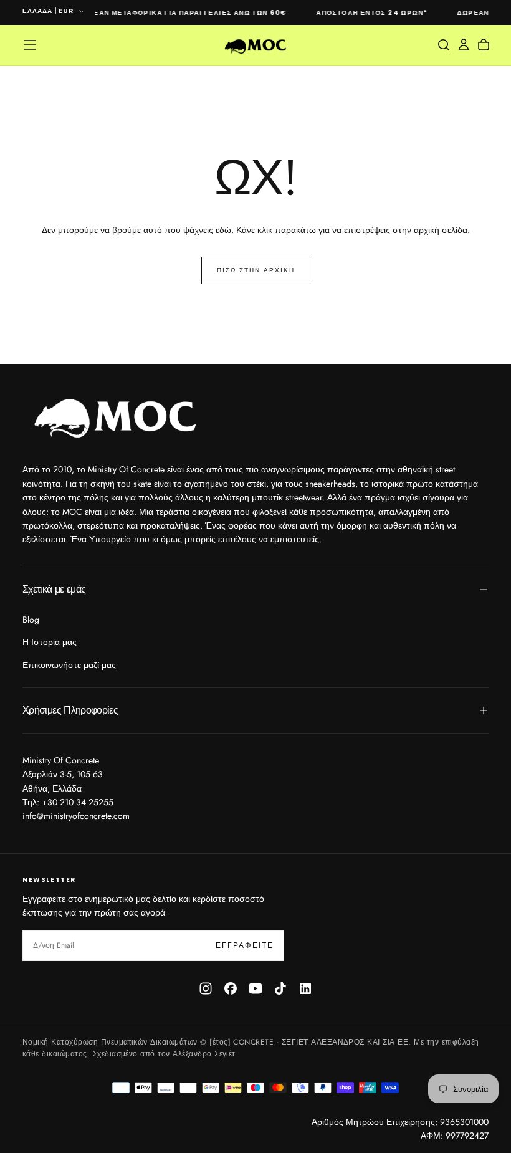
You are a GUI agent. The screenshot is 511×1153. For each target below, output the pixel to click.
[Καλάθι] (483, 45)
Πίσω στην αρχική (256, 270)
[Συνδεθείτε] (463, 45)
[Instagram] (205, 988)
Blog (30, 619)
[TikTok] (280, 988)
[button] (29, 44)
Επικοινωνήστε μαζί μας (69, 665)
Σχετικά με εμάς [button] (53, 589)
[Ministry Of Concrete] (115, 415)
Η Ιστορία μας (49, 642)
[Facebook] (230, 988)
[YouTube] (255, 988)
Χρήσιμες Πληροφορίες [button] (70, 710)
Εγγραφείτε (245, 945)
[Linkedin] (305, 988)
